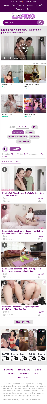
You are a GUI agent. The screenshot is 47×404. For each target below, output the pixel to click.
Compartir (34, 137)
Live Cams (32, 2)
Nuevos (6, 5)
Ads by (39, 63)
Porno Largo (16, 400)
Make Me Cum (7, 84)
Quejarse (30, 132)
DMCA (36, 374)
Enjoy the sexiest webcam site (14, 355)
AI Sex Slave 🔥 (18, 2)
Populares (20, 5)
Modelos (30, 5)
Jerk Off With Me (7, 114)
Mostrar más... (23, 322)
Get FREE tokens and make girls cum (5, 355)
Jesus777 (15, 149)
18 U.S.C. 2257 (23, 378)
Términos (24, 374)
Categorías (39, 5)
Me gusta (10, 127)
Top (13, 5)
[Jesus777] (5, 149)
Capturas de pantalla (17, 137)
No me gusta (13, 127)
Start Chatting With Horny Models (33, 85)
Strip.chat (5, 87)
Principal (8, 370)
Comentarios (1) (23, 141)
